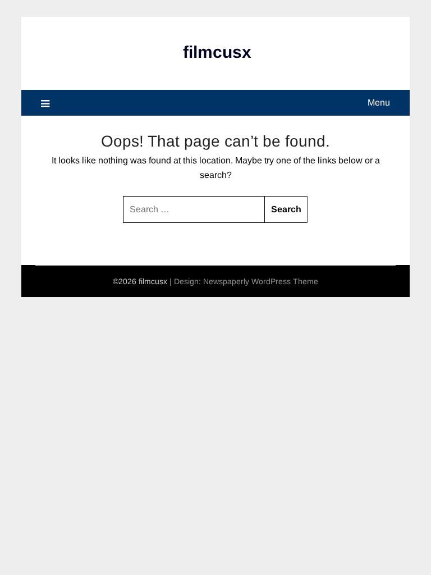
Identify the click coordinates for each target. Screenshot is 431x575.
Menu (379, 102)
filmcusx (217, 52)
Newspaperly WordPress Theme (260, 281)
